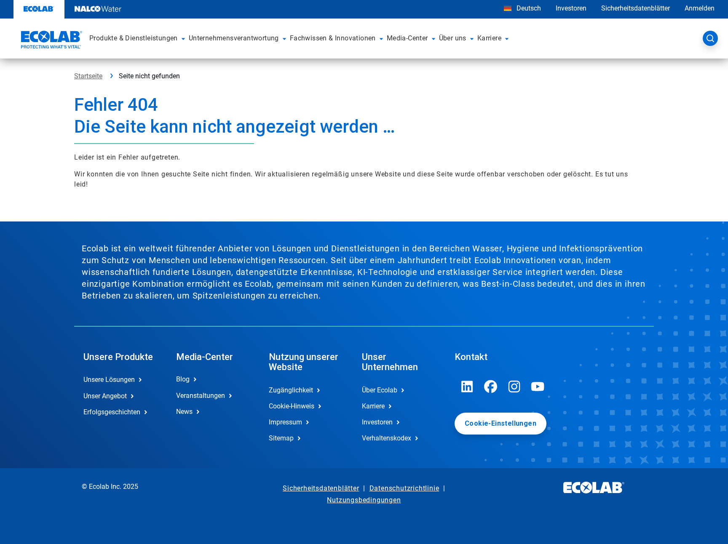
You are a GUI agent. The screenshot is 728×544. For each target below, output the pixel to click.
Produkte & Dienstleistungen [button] (133, 38)
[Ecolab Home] (50, 41)
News (184, 412)
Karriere (373, 406)
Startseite (88, 76)
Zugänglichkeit (291, 390)
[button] (183, 38)
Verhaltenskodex (386, 438)
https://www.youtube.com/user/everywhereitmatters (538, 386)
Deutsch (529, 8)
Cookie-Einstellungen (500, 423)
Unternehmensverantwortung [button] (234, 38)
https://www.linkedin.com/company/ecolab (467, 386)
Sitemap (281, 438)
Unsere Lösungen (109, 380)
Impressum (285, 422)
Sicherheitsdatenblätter (635, 8)
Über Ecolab (379, 390)
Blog (183, 379)
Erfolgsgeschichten (111, 412)
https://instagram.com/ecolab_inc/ (514, 386)
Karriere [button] (489, 38)
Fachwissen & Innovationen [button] (333, 38)
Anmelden (700, 8)
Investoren (571, 8)
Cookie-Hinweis (291, 406)
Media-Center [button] (407, 38)
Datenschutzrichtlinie (404, 488)
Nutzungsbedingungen (364, 500)
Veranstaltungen (200, 396)
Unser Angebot (105, 396)
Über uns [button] (452, 38)
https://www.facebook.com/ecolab (490, 386)
